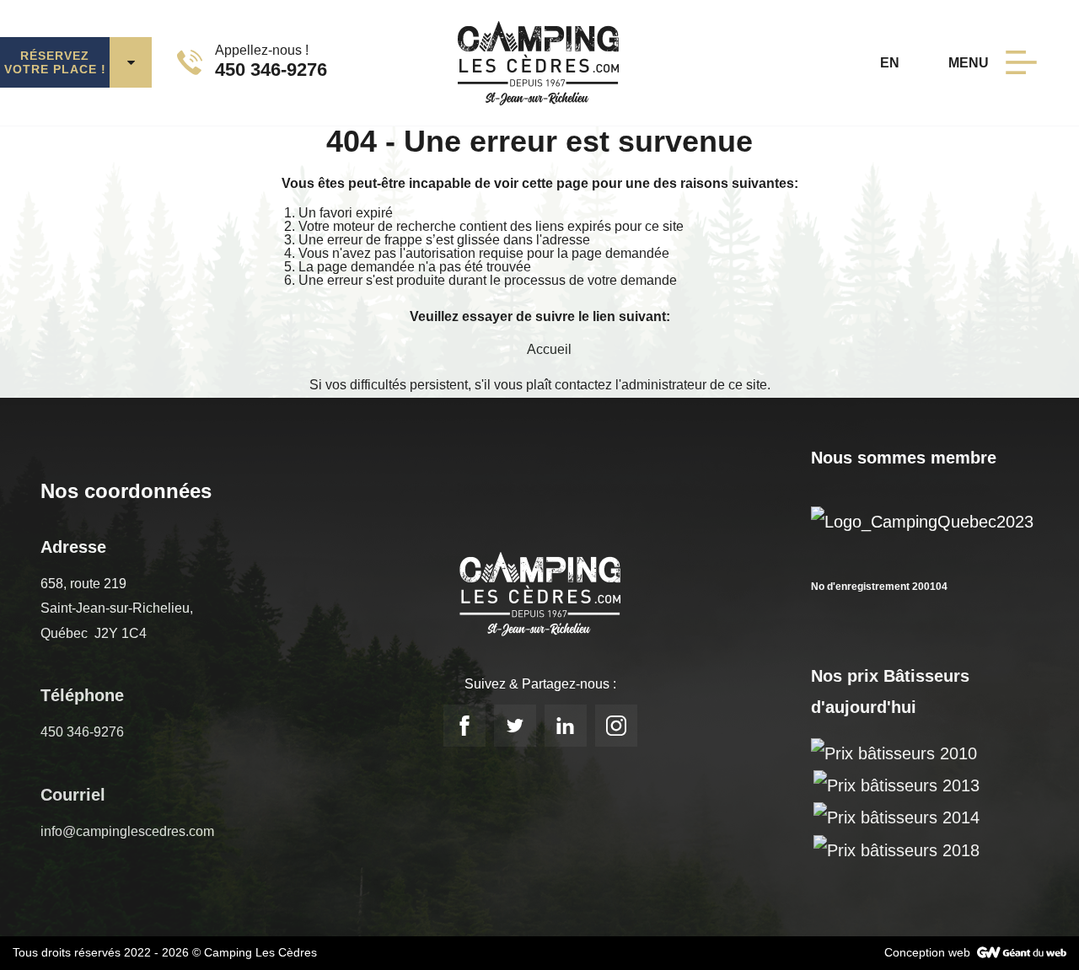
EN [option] (889, 63)
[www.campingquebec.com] (922, 520)
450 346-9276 (82, 732)
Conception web (927, 952)
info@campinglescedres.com (127, 831)
